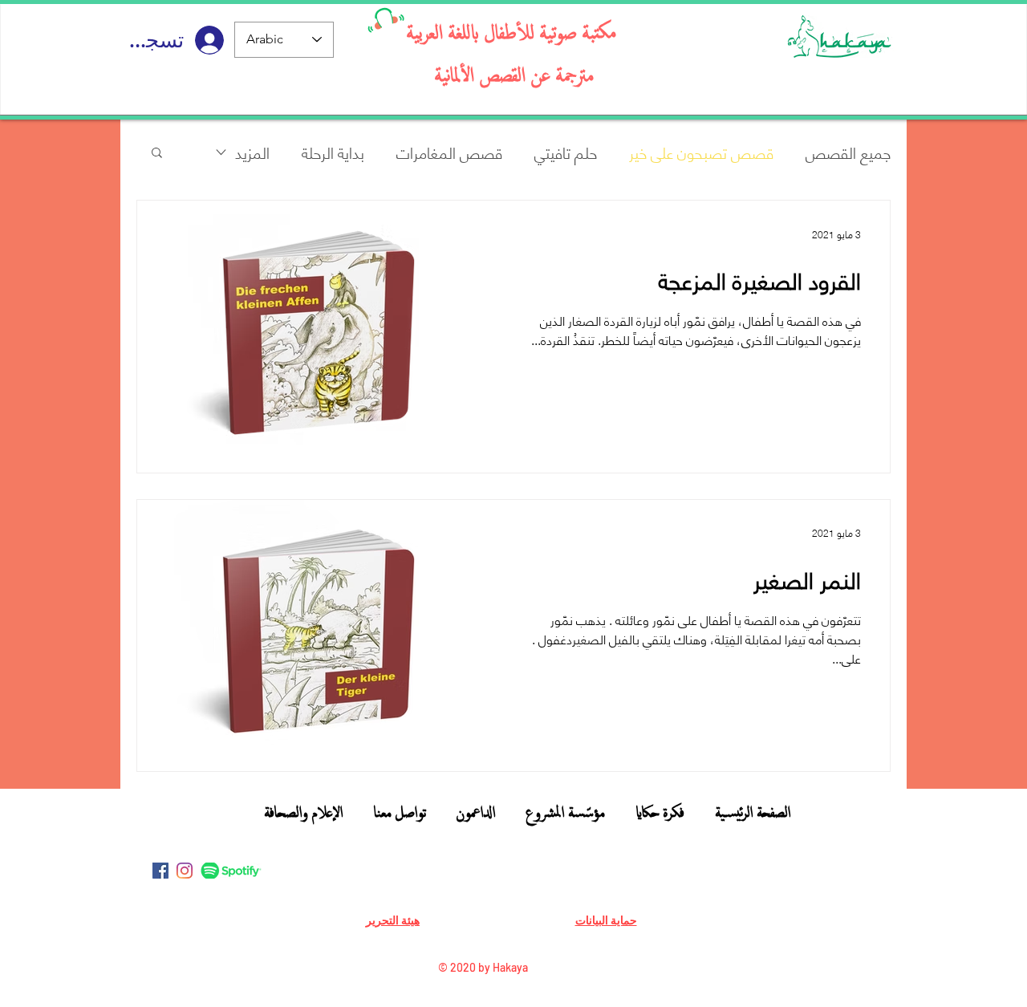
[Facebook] (160, 871)
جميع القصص (848, 152)
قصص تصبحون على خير (701, 152)
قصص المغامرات (449, 152)
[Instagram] (185, 871)
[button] (156, 153)
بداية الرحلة (333, 152)
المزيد (252, 152)
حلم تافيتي (565, 152)
